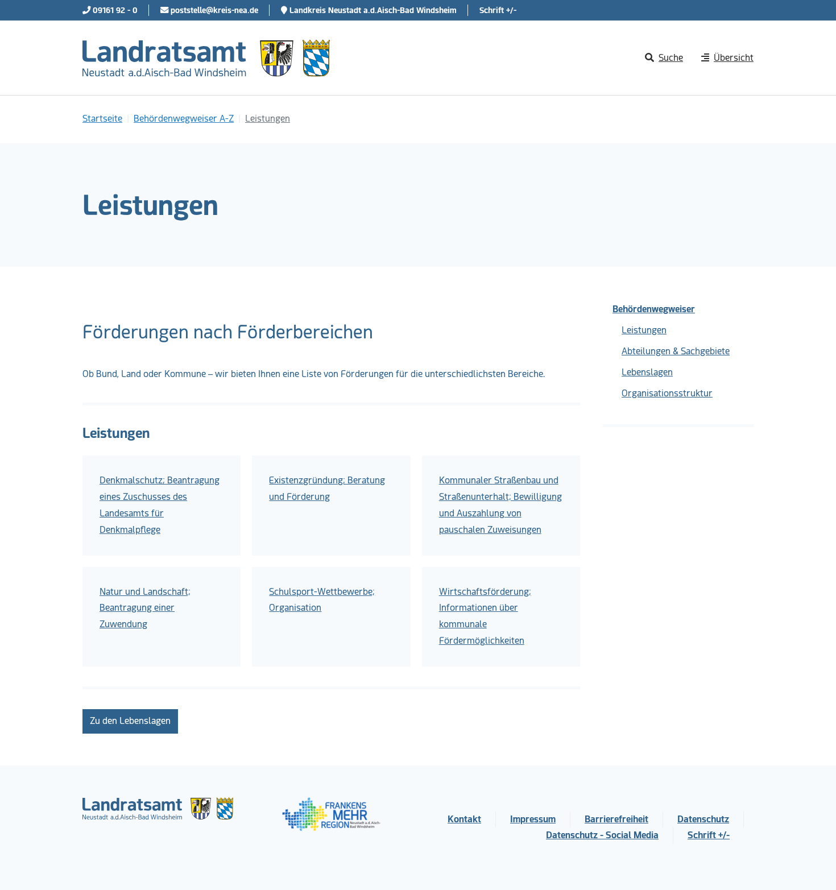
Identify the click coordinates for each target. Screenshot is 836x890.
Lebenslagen (647, 372)
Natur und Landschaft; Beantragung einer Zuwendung (145, 608)
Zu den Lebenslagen (130, 720)
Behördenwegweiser (653, 309)
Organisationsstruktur (667, 393)
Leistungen (644, 330)
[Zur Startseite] (206, 58)
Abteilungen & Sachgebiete (676, 351)
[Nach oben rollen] (811, 865)
